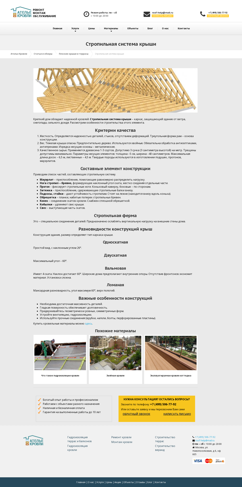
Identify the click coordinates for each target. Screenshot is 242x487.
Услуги (75, 28)
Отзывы (140, 482)
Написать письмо (177, 414)
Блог (150, 28)
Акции (117, 482)
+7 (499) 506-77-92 (204, 437)
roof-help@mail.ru (205, 440)
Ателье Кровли (19, 53)
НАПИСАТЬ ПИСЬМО (163, 15)
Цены (91, 28)
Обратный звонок (136, 414)
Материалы (111, 28)
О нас (165, 28)
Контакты (184, 28)
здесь (88, 323)
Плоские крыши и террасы (73, 53)
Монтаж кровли (121, 442)
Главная (57, 28)
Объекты (132, 28)
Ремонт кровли (121, 437)
